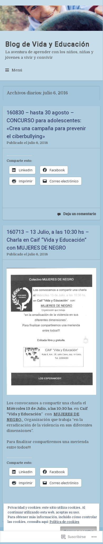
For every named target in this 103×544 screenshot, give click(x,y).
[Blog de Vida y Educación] (51, 18)
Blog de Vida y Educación (47, 44)
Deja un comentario (79, 214)
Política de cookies (64, 522)
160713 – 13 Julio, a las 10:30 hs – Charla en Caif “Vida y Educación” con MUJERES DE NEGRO (48, 240)
